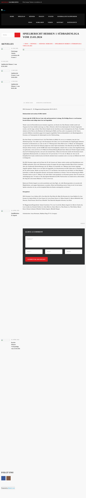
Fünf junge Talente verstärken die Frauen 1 (35, 2)
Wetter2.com (11, 488)
